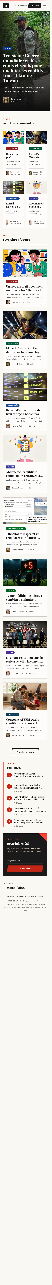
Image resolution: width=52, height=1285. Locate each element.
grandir (28, 901)
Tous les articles (25, 752)
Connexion (22, 5)
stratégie (30, 904)
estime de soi (40, 904)
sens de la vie (38, 901)
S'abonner (25, 868)
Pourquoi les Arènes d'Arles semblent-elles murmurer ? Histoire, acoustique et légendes (29, 786)
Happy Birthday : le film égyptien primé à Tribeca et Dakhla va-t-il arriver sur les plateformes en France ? (29, 798)
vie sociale (22, 904)
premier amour (36, 896)
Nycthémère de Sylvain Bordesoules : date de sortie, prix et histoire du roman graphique (29, 775)
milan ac (7, 907)
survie (44, 907)
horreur (21, 896)
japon (25, 910)
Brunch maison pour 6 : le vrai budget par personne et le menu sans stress (29, 821)
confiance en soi (11, 904)
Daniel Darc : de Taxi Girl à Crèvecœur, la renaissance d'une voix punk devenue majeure (29, 809)
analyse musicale (16, 900)
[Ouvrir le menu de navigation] (15, 5)
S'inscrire (34, 5)
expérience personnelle (20, 907)
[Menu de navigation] (44, 5)
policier (11, 896)
